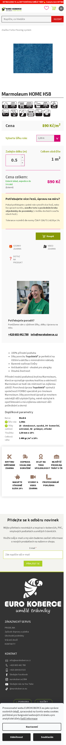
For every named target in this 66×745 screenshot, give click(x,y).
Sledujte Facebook (19, 674)
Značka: (16, 30)
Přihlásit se (33, 563)
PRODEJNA (10, 627)
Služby (44, 701)
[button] (23, 157)
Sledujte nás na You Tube (21, 684)
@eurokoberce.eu (18, 688)
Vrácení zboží (11, 640)
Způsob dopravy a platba (17, 631)
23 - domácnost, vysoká (31, 425)
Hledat (58, 19)
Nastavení (32, 727)
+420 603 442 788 (18, 335)
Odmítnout (16, 737)
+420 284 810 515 (18, 670)
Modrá (22, 418)
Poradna (23, 701)
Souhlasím (47, 737)
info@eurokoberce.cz (44, 335)
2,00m (22, 422)
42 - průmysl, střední (41, 429)
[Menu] (61, 8)
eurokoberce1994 (18, 679)
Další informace (28, 718)
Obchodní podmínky (14, 635)
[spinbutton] (14, 160)
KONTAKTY (10, 644)
